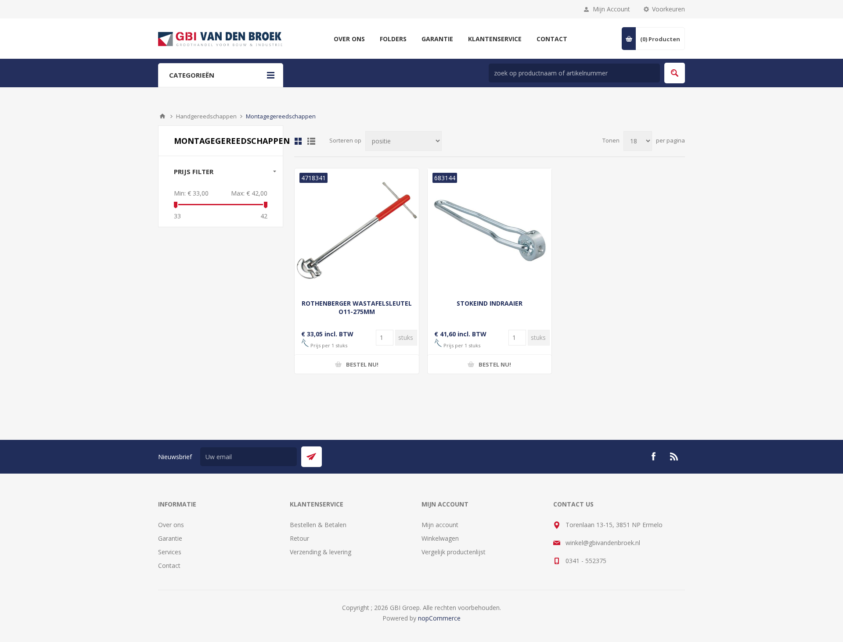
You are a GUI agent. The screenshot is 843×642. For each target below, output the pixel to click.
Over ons (171, 525)
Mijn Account (611, 9)
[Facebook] (653, 456)
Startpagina (162, 116)
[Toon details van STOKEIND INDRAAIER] (490, 230)
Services (169, 552)
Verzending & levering (320, 552)
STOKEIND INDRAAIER (489, 303)
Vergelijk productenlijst (454, 552)
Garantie (170, 538)
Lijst (311, 141)
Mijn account (440, 525)
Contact (169, 565)
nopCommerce (439, 618)
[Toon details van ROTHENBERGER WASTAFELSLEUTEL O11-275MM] (357, 230)
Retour (299, 538)
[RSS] (674, 456)
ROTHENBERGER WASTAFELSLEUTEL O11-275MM (357, 307)
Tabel (298, 141)
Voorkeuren (668, 9)
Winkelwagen (440, 538)
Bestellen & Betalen (318, 525)
